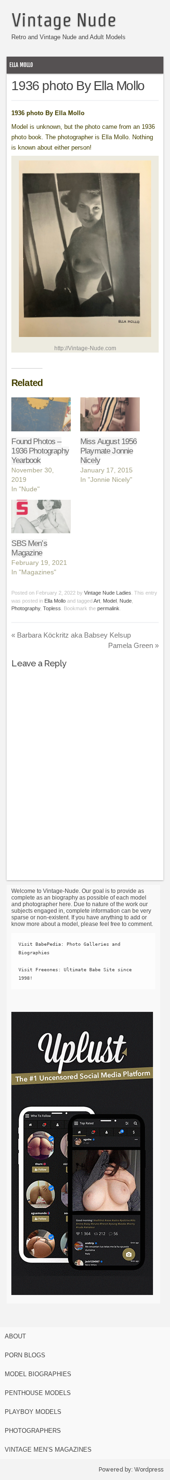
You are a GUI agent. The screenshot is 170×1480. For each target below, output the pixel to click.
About (15, 1336)
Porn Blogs (25, 1355)
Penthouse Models (38, 1392)
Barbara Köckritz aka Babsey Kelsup (71, 635)
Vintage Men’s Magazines (48, 1449)
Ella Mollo (21, 64)
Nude (125, 601)
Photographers (33, 1430)
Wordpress (148, 1469)
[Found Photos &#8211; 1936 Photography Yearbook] (41, 414)
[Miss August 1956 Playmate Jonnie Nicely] (110, 414)
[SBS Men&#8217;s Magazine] (41, 517)
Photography (25, 608)
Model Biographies (38, 1374)
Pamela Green (133, 645)
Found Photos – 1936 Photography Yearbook (39, 451)
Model (110, 601)
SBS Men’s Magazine (29, 548)
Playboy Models (33, 1411)
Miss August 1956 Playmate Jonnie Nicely (108, 451)
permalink (108, 608)
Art (97, 601)
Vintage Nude (63, 19)
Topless (52, 608)
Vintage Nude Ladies (107, 593)
